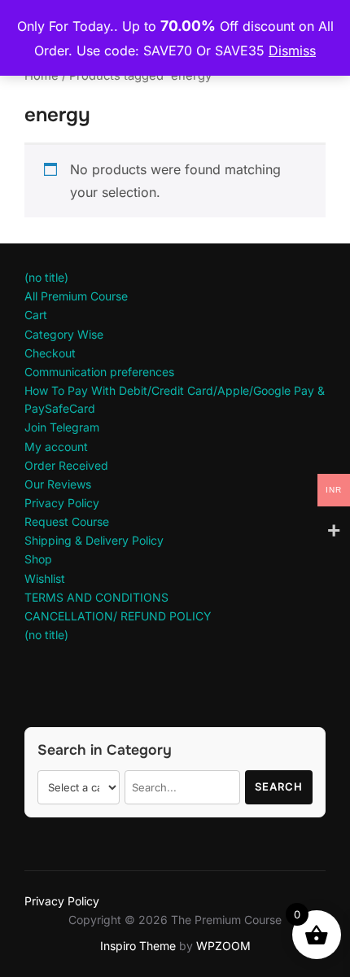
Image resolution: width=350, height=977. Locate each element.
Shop (38, 559)
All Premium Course (76, 296)
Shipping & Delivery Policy (94, 540)
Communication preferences (99, 372)
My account (56, 446)
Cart (35, 315)
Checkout (50, 353)
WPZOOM (223, 946)
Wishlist (44, 578)
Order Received (66, 465)
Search (279, 786)
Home (41, 75)
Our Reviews (57, 484)
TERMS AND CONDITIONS (96, 597)
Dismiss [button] (292, 50)
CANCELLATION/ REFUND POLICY (118, 616)
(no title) (46, 277)
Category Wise (63, 334)
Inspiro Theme (138, 946)
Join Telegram (61, 427)
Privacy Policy (61, 503)
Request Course (66, 521)
